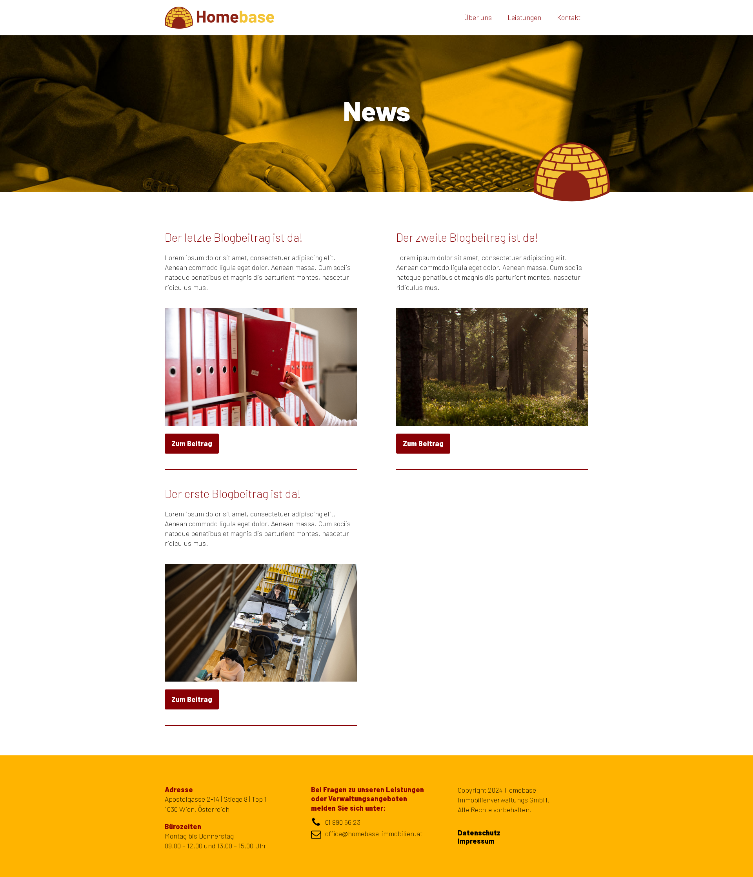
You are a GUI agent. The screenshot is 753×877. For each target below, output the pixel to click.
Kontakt (568, 17)
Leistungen (524, 17)
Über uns (478, 17)
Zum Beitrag (191, 443)
